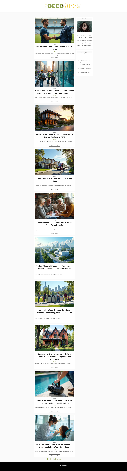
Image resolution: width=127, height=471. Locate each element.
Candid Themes (71, 467)
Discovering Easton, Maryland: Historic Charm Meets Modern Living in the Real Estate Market (54, 356)
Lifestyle (68, 14)
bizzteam (55, 44)
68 (57, 459)
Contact (84, 14)
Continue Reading (54, 57)
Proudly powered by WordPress (58, 467)
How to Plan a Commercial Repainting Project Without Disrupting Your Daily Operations (84, 61)
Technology (54, 405)
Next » (60, 459)
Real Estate (76, 14)
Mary (55, 88)
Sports (55, 51)
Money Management (58, 14)
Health (55, 449)
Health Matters (47, 14)
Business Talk (38, 14)
